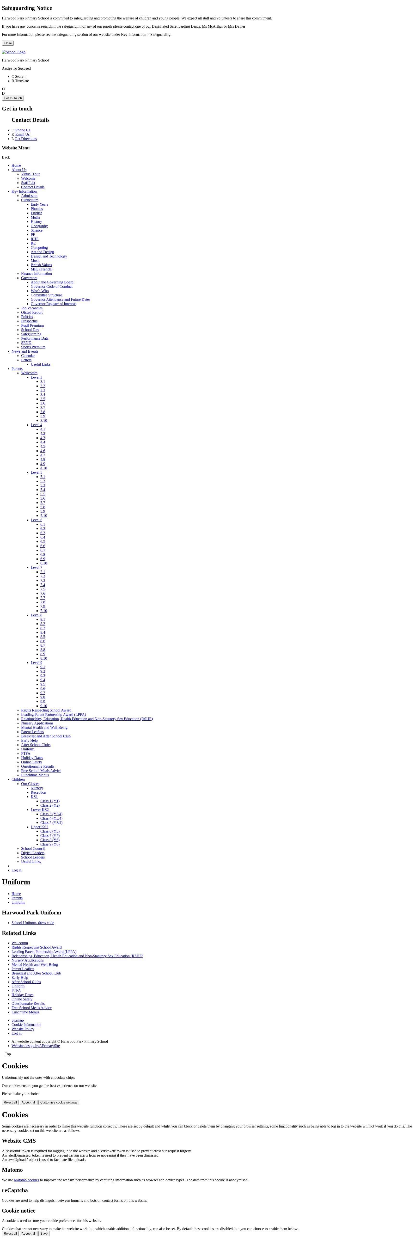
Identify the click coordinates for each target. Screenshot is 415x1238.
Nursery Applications (37, 723)
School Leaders (33, 857)
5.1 (42, 477)
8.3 (42, 628)
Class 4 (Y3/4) (51, 818)
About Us (19, 170)
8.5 (42, 637)
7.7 (42, 598)
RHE (35, 239)
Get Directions (26, 139)
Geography (39, 226)
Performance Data (35, 338)
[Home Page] (13, 52)
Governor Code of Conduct (52, 286)
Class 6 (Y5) (50, 831)
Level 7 (36, 567)
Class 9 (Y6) (50, 844)
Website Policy (23, 1029)
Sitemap (18, 1020)
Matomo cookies (26, 1180)
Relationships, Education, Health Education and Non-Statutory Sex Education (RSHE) (87, 719)
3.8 (42, 412)
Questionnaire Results (37, 766)
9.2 (42, 671)
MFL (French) (41, 269)
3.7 (42, 407)
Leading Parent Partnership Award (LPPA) (53, 714)
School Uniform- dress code (33, 923)
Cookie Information (26, 1025)
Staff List (28, 183)
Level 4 (36, 425)
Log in (17, 870)
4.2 (42, 433)
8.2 (42, 624)
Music (35, 260)
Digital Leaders (32, 853)
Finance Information (36, 273)
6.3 (42, 533)
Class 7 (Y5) (50, 836)
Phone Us (22, 130)
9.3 (42, 676)
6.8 (42, 554)
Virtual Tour (30, 174)
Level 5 (36, 472)
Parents (17, 369)
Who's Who (40, 291)
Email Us (22, 134)
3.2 (42, 386)
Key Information (24, 191)
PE (33, 235)
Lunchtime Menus (35, 775)
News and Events (25, 351)
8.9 (42, 654)
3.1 (42, 382)
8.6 (42, 641)
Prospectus (29, 321)
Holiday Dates (32, 758)
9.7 (42, 693)
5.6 (42, 498)
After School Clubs (35, 745)
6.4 (42, 537)
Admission (29, 196)
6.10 (43, 563)
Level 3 (36, 377)
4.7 (42, 455)
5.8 (42, 507)
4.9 (42, 464)
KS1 (34, 797)
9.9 (42, 701)
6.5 (42, 541)
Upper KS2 (39, 827)
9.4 (42, 680)
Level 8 (36, 615)
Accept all (29, 1102)
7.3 (42, 580)
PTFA (26, 753)
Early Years (39, 204)
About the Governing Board (52, 282)
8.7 (42, 645)
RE (33, 243)
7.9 (42, 606)
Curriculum (29, 200)
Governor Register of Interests (53, 304)
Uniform (27, 749)
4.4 (42, 442)
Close (8, 43)
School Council (33, 848)
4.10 (43, 468)
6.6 (42, 546)
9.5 (42, 684)
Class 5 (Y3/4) (51, 823)
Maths (35, 217)
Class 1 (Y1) (50, 801)
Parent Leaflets (32, 732)
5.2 (42, 481)
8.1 (42, 619)
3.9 (42, 416)
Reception (38, 792)
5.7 (42, 503)
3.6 (42, 403)
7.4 (42, 585)
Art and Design (42, 252)
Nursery (37, 788)
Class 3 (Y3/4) (51, 814)
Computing (39, 247)
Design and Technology (49, 256)
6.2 (42, 529)
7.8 (42, 602)
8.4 (42, 632)
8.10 (43, 658)
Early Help (29, 740)
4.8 (42, 459)
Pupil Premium (32, 325)
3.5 (42, 399)
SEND (26, 343)
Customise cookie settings (58, 1102)
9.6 (42, 688)
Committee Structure (46, 295)
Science (37, 230)
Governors (29, 278)
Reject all (10, 1102)
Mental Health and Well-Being (44, 727)
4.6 (42, 451)
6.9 (42, 559)
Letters (26, 360)
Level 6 (36, 520)
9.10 (43, 706)
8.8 (42, 650)
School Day (30, 330)
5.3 (42, 485)
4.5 (42, 446)
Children (18, 779)
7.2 (42, 576)
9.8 (42, 697)
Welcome (28, 178)
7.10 (43, 611)
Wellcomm (29, 373)
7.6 (42, 593)
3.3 (42, 390)
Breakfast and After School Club (46, 736)
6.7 (42, 550)
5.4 (42, 490)
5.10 (43, 516)
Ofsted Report (32, 312)
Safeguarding (31, 334)
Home (16, 165)
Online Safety (31, 762)
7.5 (42, 589)
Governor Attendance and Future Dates (60, 299)
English (36, 213)
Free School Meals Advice (41, 771)
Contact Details (32, 187)
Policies (27, 317)
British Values (41, 265)
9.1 (42, 667)
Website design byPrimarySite (36, 1046)
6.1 (42, 524)
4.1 (42, 429)
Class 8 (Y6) (50, 840)
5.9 (42, 511)
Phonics (37, 209)
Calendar (28, 356)
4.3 (42, 438)
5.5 (42, 494)
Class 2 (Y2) (50, 805)
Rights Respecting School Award (46, 710)
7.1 (42, 572)
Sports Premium (33, 347)
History (36, 222)
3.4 (42, 394)
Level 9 (36, 663)
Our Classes (30, 784)
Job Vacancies (32, 308)
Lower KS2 (40, 810)
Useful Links (40, 364)
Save (44, 1233)
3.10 (43, 420)
